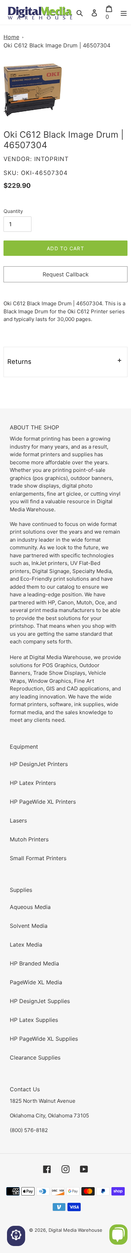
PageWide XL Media (36, 982)
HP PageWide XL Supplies (44, 1038)
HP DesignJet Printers (39, 764)
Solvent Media (29, 925)
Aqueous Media (30, 906)
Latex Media (26, 944)
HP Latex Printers (33, 782)
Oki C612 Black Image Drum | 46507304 (56, 45)
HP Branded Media (34, 963)
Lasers (18, 820)
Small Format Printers (38, 858)
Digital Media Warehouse (75, 1230)
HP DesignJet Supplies (40, 1001)
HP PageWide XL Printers (43, 801)
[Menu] (123, 12)
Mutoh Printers (29, 839)
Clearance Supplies (35, 1057)
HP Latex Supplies (34, 1019)
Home (11, 36)
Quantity (13, 211)
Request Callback (66, 274)
